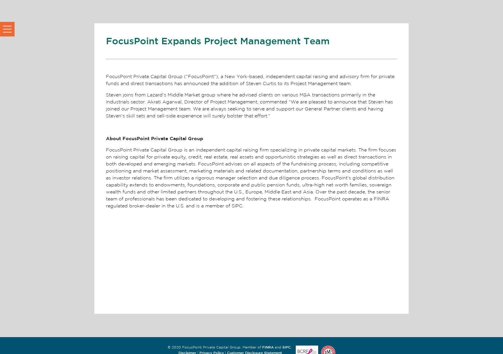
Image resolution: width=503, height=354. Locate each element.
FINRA (268, 347)
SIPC (286, 347)
